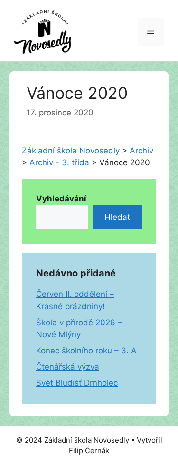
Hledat (117, 217)
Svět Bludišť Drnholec (77, 383)
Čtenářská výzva (67, 366)
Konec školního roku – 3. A (86, 350)
